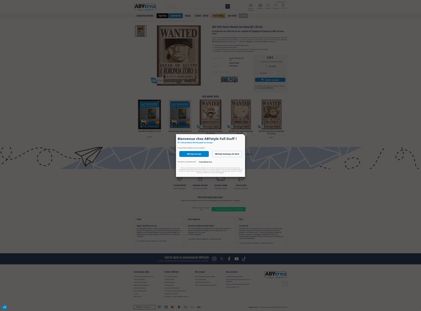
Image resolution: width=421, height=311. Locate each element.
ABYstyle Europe (194, 154)
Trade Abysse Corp (205, 162)
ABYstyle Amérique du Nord (227, 154)
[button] (4, 307)
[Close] (245, 134)
